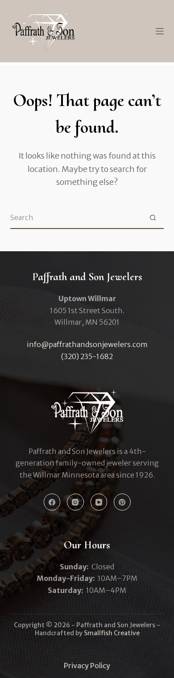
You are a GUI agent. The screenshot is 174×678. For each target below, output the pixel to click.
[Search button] (153, 217)
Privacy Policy (87, 665)
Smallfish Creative (112, 633)
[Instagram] (75, 502)
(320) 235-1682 (87, 356)
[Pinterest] (122, 502)
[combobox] (76, 217)
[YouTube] (99, 502)
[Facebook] (52, 502)
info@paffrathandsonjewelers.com (87, 344)
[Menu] (160, 31)
